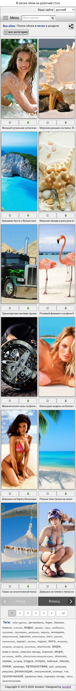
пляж (6, 666)
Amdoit (66, 687)
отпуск (40, 661)
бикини (59, 622)
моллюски (43, 646)
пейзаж (52, 661)
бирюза (7, 627)
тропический (12, 676)
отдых (28, 661)
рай (51, 666)
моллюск (30, 646)
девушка (33, 632)
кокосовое (38, 636)
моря (58, 651)
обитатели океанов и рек (38, 656)
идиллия (24, 636)
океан (7, 661)
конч (49, 636)
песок (64, 661)
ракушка (7, 671)
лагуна (32, 641)
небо (18, 656)
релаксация (23, 671)
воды (28, 627)
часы (69, 676)
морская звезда (30, 651)
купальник (8, 641)
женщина (57, 632)
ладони (41, 641)
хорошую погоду (54, 676)
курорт (21, 641)
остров (17, 661)
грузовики (21, 632)
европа (45, 632)
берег (48, 622)
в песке (18, 627)
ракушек (60, 666)
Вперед (54, 601)
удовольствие (33, 676)
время (39, 627)
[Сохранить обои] (28, 122)
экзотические (11, 681)
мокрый (18, 646)
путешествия (36, 666)
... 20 (62, 613)
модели (6, 646)
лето (52, 641)
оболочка (60, 656)
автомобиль (36, 622)
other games (20, 622)
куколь (58, 636)
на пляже (7, 656)
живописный (10, 636)
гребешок (58, 627)
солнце (57, 671)
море (56, 646)
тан (66, 671)
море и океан (10, 651)
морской (47, 651)
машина (62, 641)
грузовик (7, 632)
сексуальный (42, 671)
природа (18, 666)
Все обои (9, 25)
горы (47, 627)
